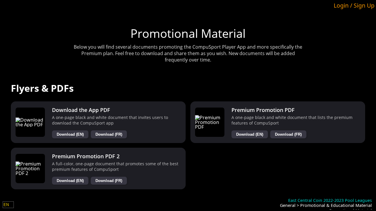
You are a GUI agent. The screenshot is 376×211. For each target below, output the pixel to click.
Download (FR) (108, 134)
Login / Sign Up (354, 5)
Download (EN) (70, 134)
